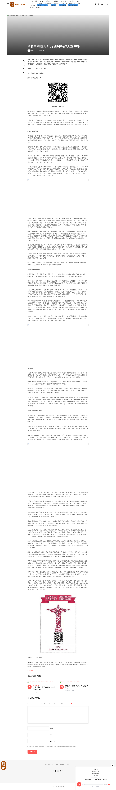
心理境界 (48, 1)
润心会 (38, 7)
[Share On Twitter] (23, 60)
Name (52, 728)
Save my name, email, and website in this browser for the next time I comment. (52, 747)
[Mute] (109, 784)
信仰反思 (71, 1)
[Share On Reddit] (23, 68)
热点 (36, 1)
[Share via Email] (23, 72)
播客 (57, 764)
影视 (78, 1)
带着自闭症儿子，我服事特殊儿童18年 (96, 780)
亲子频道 (39, 3)
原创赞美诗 (72, 3)
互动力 (32, 3)
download (36, 685)
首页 (31, 1)
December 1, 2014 (69, 690)
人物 (41, 1)
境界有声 (62, 764)
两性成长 (55, 1)
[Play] (79, 784)
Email (52, 735)
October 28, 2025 (95, 778)
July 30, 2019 (36, 692)
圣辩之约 (68, 764)
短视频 (32, 7)
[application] (96, 784)
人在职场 (63, 1)
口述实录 (31, 670)
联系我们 (51, 764)
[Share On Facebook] (23, 64)
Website (52, 741)
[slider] (112, 783)
